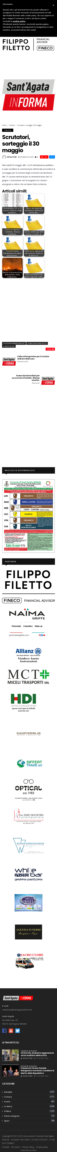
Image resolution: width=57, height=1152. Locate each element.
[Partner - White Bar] (28, 873)
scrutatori (9, 346)
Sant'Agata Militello (37, 343)
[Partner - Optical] (28, 789)
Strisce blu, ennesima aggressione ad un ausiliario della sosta (37, 1054)
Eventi (7, 1101)
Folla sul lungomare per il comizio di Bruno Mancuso (33, 359)
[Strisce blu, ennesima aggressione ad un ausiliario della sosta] (10, 1055)
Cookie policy (42, 1147)
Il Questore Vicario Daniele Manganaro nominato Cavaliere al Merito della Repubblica (37, 1071)
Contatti (5, 1147)
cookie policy (19, 21)
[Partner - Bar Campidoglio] (28, 734)
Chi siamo (15, 1147)
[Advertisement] (28, 309)
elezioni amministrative (14, 343)
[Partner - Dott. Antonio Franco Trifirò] (28, 845)
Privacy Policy (28, 1147)
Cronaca (24, 1051)
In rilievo (33, 1051)
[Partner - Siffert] (28, 763)
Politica (12, 125)
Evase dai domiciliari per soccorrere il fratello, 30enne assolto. (26, 379)
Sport (6, 1120)
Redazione (12, 157)
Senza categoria (11, 1115)
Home (4, 125)
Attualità (24, 1066)
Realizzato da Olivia (28, 1150)
